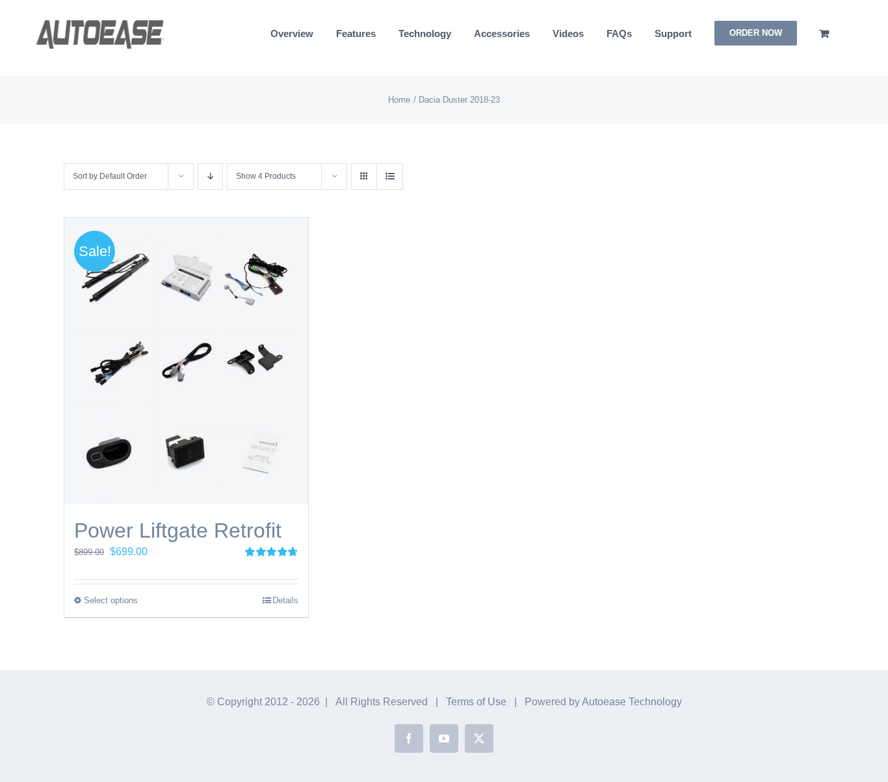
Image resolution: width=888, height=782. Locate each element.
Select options (111, 600)
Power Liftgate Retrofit (177, 530)
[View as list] (389, 176)
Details (285, 600)
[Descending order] (210, 176)
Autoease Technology (632, 701)
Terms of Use (476, 701)
